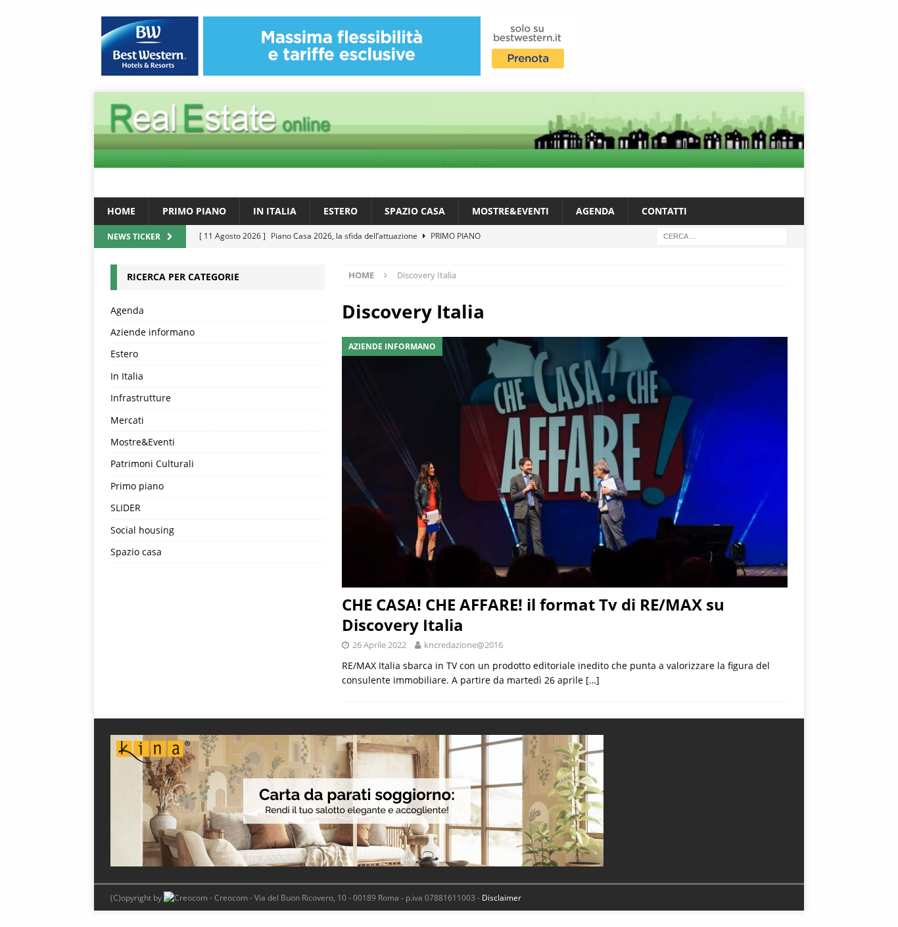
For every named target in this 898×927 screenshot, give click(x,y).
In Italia (274, 211)
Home (121, 211)
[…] (593, 680)
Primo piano (194, 211)
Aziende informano (152, 332)
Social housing (142, 530)
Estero (340, 211)
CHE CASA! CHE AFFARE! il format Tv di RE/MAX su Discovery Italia (533, 614)
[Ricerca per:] (722, 236)
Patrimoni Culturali (152, 463)
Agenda (595, 211)
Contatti (664, 211)
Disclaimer (501, 897)
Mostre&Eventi (510, 211)
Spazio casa (415, 211)
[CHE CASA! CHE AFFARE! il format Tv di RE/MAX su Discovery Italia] (565, 462)
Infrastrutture (140, 397)
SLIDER (125, 507)
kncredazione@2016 (463, 645)
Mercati (127, 420)
